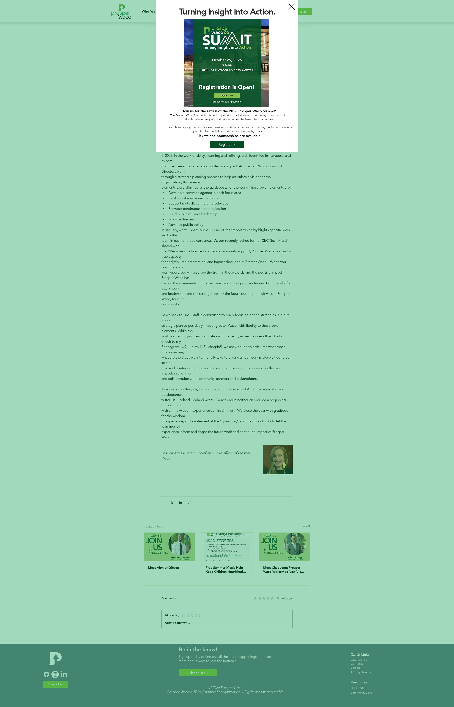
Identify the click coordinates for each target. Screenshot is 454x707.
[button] (292, 7)
